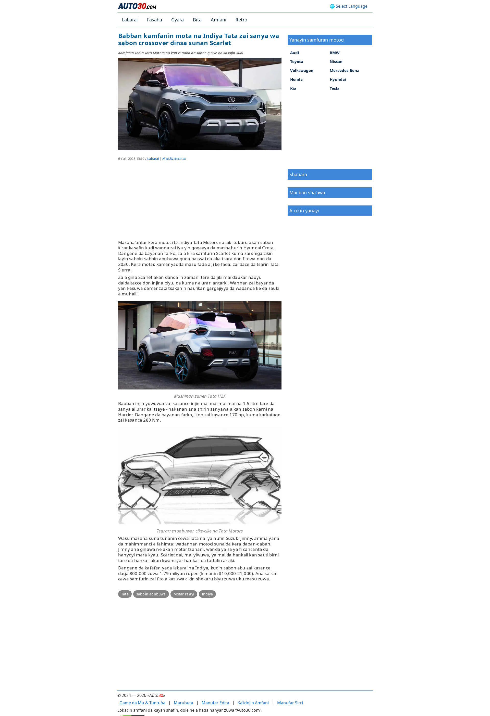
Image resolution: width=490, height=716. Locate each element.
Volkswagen (301, 70)
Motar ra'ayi (184, 594)
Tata (125, 594)
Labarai (130, 20)
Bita (197, 20)
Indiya (207, 594)
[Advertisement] (199, 204)
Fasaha (154, 20)
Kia (293, 88)
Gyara (177, 20)
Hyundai (338, 79)
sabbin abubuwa (151, 594)
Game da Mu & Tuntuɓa (142, 703)
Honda (296, 79)
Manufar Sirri (290, 703)
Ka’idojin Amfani (253, 703)
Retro (241, 20)
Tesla (334, 88)
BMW (335, 52)
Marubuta (183, 703)
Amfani (218, 20)
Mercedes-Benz (344, 70)
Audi (294, 52)
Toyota (296, 61)
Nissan (336, 61)
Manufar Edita (215, 703)
